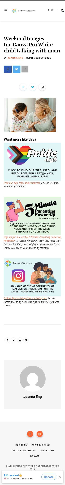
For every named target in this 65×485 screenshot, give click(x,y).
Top (33, 478)
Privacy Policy (41, 445)
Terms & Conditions (23, 450)
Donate (34, 456)
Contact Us (47, 450)
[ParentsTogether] (24, 11)
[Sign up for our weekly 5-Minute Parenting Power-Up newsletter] (33, 161)
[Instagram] (40, 434)
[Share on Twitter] (16, 69)
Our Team (21, 445)
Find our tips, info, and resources (22, 182)
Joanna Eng (15, 58)
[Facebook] (30, 434)
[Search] (60, 10)
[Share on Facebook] (8, 69)
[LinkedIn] (20, 340)
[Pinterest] (26, 340)
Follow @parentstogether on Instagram (25, 298)
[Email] (42, 87)
